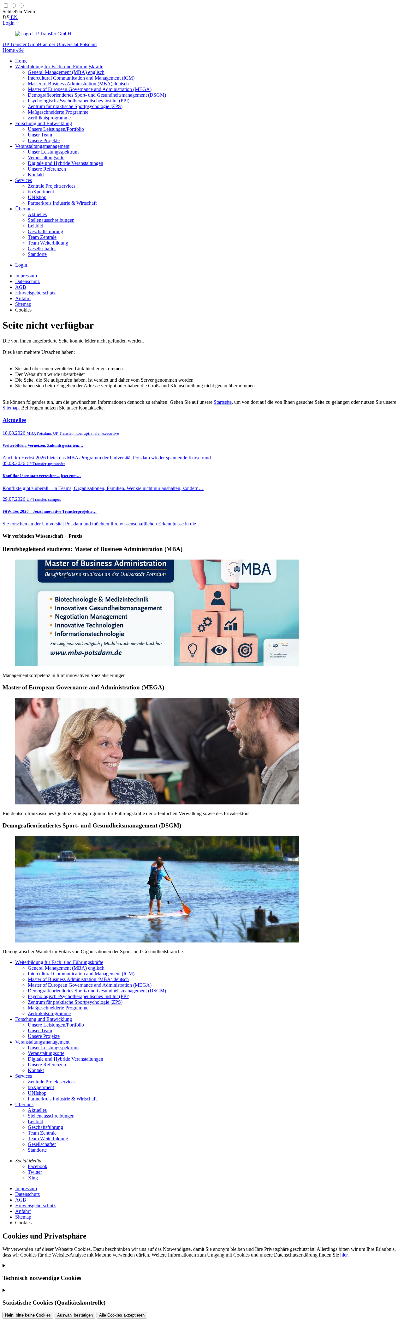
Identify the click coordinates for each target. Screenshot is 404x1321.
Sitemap (11, 407)
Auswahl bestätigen (75, 1315)
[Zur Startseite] (43, 33)
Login (9, 23)
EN (13, 17)
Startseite (223, 402)
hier (344, 1254)
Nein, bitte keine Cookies (28, 1315)
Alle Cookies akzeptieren (122, 1315)
